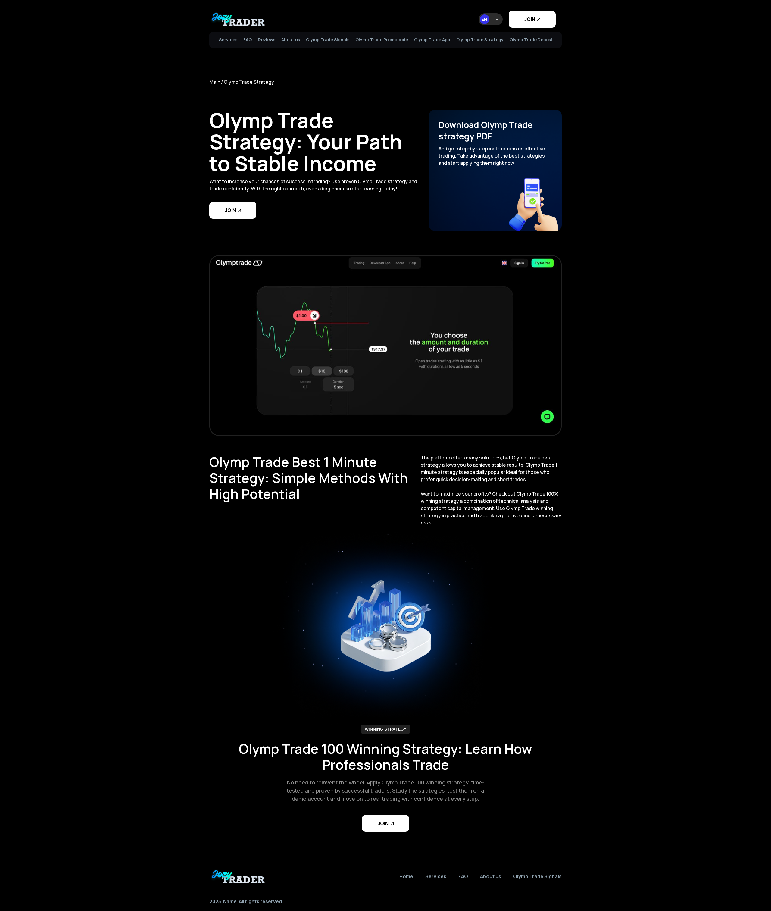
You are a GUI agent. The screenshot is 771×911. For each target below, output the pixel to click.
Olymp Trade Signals (327, 39)
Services (228, 39)
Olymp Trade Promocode (381, 39)
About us (290, 39)
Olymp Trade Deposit (532, 39)
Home (406, 876)
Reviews (266, 39)
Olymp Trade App (432, 39)
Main (214, 82)
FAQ (247, 39)
